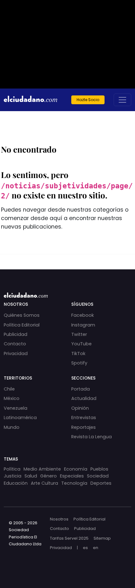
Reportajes (83, 427)
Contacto (15, 344)
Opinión (80, 408)
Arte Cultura (44, 483)
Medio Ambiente (42, 469)
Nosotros (59, 519)
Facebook (82, 315)
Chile (9, 389)
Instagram (83, 325)
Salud (30, 476)
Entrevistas (83, 417)
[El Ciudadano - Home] (30, 99)
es (85, 547)
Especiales (72, 476)
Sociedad (98, 476)
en (95, 547)
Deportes (100, 483)
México (11, 398)
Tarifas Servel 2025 (69, 538)
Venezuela (15, 408)
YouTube (81, 344)
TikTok (78, 353)
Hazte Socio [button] (88, 99)
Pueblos (99, 469)
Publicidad (15, 334)
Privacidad (16, 353)
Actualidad (83, 398)
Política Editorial (22, 325)
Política (12, 469)
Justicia (12, 476)
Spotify (79, 363)
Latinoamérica (20, 417)
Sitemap (102, 538)
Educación (16, 483)
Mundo (11, 427)
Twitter (79, 334)
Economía (75, 469)
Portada (80, 389)
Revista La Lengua (91, 437)
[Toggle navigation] (122, 100)
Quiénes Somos (22, 315)
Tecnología (74, 483)
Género (48, 476)
